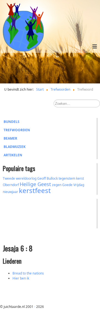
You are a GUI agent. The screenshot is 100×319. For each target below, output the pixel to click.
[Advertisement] (33, 212)
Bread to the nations (28, 273)
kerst (80, 178)
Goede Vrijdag (73, 184)
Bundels (11, 121)
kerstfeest (35, 190)
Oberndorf (11, 184)
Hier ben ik (20, 278)
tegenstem (67, 178)
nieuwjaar (10, 191)
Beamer (10, 138)
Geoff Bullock (47, 178)
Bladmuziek (15, 146)
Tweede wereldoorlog (19, 178)
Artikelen (13, 155)
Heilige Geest (35, 184)
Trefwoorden (17, 130)
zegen (56, 184)
